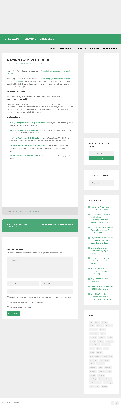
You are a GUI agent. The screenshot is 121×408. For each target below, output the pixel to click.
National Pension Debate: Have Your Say (25, 130)
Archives (65, 48)
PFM (100, 368)
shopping (101, 375)
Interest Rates (94, 345)
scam (109, 371)
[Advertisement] (60, 17)
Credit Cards (94, 334)
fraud (110, 337)
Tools (97, 387)
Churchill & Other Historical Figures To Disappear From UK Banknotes (102, 230)
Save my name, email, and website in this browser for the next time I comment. (40, 297)
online (92, 364)
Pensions (93, 368)
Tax (100, 383)
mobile (92, 352)
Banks (92, 326)
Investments (106, 345)
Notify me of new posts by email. (22, 307)
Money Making (94, 356)
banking (104, 322)
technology (107, 383)
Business (100, 326)
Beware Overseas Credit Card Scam (23, 156)
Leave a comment (40, 64)
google (100, 341)
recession (93, 371)
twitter (104, 387)
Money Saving (33, 211)
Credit (102, 330)
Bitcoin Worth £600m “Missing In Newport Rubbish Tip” (99, 271)
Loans (106, 349)
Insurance (23, 211)
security (92, 375)
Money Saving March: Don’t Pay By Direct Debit (28, 122)
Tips (39, 211)
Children (109, 326)
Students (92, 383)
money (99, 352)
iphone (92, 349)
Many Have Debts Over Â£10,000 (57, 224)
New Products (104, 360)
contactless (93, 330)
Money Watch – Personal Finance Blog (28, 38)
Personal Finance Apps (103, 48)
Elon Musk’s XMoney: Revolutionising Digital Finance (100, 250)
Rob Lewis (29, 64)
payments (100, 364)
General (16, 211)
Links (99, 349)
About (54, 48)
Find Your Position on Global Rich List (24, 138)
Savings (101, 371)
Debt (102, 334)
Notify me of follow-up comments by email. (26, 302)
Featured (102, 337)
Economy (93, 337)
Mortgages (93, 360)
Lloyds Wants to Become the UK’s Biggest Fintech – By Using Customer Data (102, 240)
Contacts (80, 48)
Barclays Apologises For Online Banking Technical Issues (101, 261)
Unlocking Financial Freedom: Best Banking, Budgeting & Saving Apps (101, 296)
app (91, 322)
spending (93, 379)
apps (97, 322)
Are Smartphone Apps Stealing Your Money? (27, 145)
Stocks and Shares (105, 379)
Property (107, 368)
